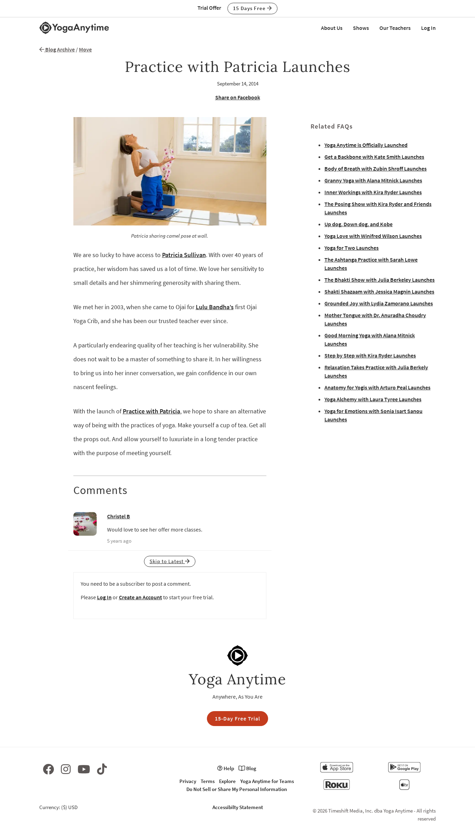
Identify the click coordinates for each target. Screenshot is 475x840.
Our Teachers (395, 27)
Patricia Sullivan (184, 255)
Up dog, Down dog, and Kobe (358, 224)
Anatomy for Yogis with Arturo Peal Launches (377, 387)
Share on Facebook (237, 97)
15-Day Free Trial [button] (237, 718)
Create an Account (140, 597)
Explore (227, 781)
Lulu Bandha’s (215, 307)
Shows (361, 27)
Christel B (118, 516)
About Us (332, 27)
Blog (250, 768)
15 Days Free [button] (250, 8)
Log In (428, 27)
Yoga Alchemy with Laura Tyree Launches (372, 399)
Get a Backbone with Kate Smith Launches (374, 156)
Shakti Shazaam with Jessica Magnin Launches (379, 291)
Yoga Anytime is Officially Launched (366, 144)
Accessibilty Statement (237, 807)
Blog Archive (59, 49)
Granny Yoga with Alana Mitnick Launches (373, 180)
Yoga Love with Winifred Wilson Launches (373, 235)
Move (85, 49)
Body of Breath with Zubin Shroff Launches (375, 168)
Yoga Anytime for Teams (267, 781)
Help (228, 768)
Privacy (187, 781)
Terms (208, 781)
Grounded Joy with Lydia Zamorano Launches (378, 303)
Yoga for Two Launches (351, 247)
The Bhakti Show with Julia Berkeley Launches (379, 279)
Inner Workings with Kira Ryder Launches (373, 192)
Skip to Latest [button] (167, 561)
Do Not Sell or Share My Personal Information (236, 789)
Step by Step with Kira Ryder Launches (370, 355)
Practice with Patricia (151, 411)
